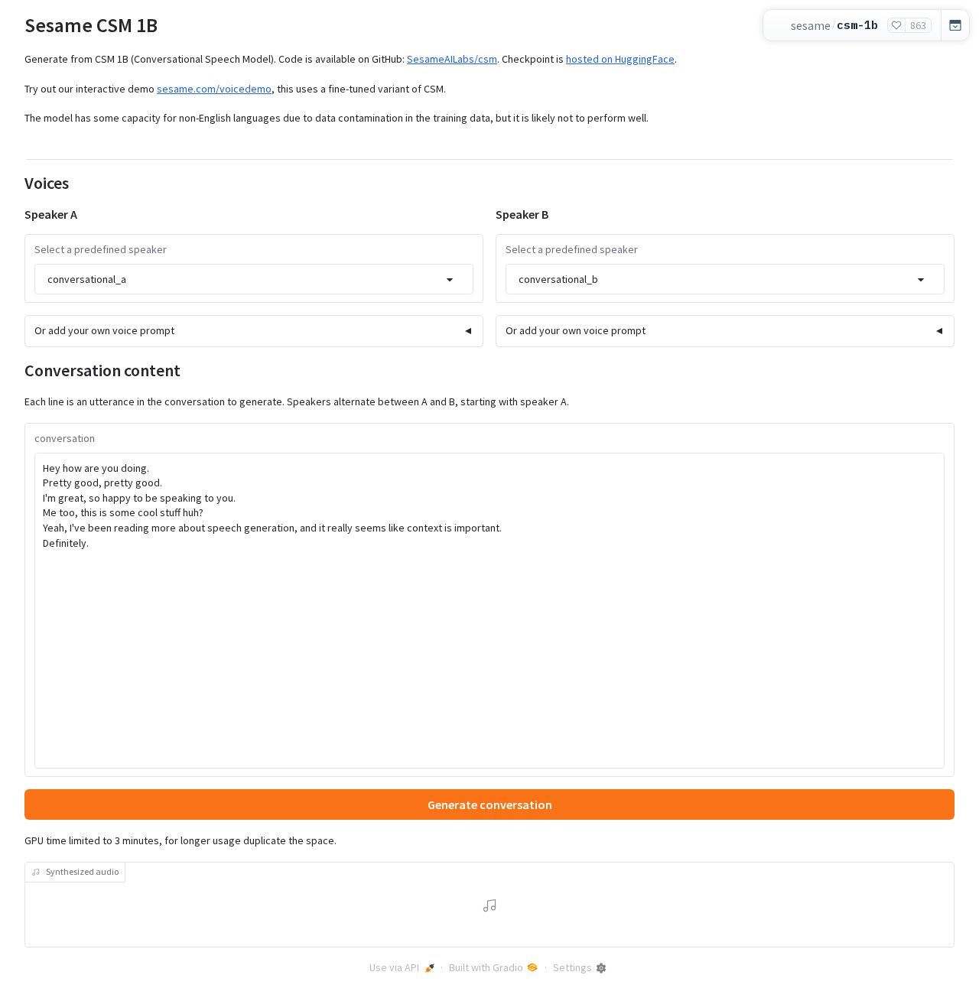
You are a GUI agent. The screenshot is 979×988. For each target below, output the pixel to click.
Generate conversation (490, 804)
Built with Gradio (486, 967)
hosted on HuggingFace (620, 59)
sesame (811, 25)
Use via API (394, 967)
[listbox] (253, 279)
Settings (572, 967)
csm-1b (857, 25)
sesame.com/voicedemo (214, 89)
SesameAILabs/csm (452, 59)
